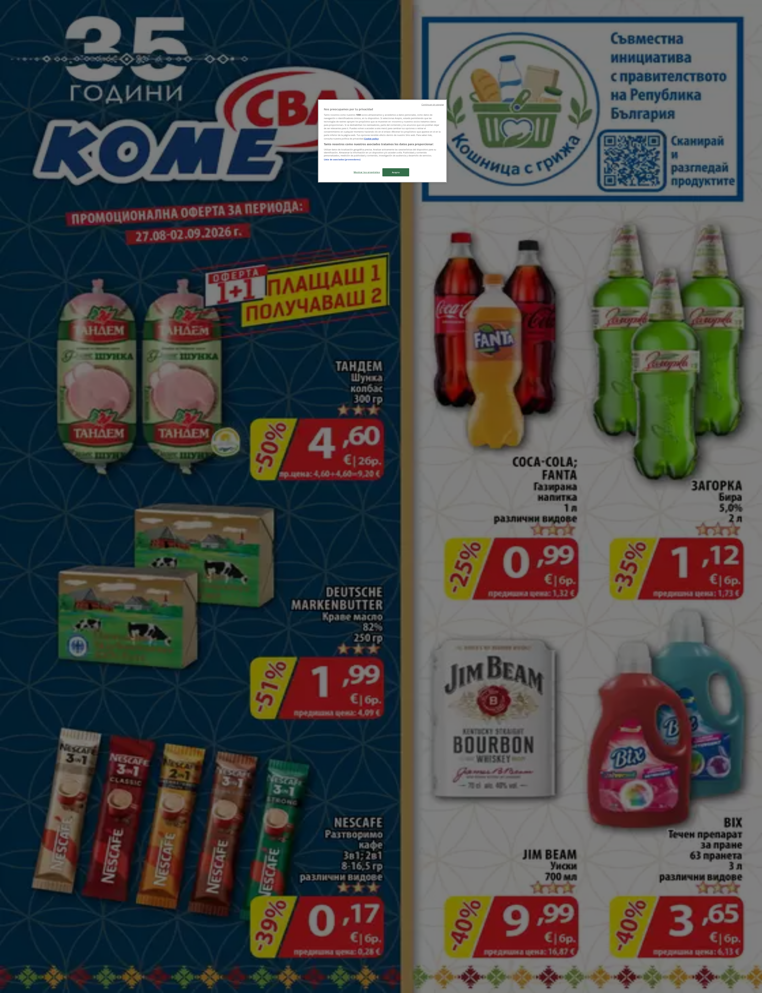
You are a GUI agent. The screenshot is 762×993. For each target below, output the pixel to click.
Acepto (396, 172)
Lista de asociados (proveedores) (342, 159)
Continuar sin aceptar (432, 104)
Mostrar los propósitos (367, 172)
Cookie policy (371, 138)
